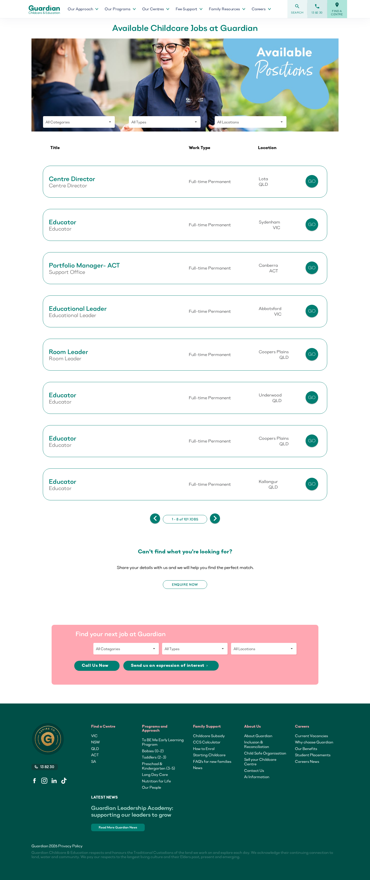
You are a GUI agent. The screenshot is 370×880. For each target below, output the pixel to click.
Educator (62, 222)
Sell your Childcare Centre (260, 761)
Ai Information (256, 776)
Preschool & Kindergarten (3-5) (158, 765)
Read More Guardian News (118, 827)
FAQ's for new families (212, 761)
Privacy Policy (70, 846)
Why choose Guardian (314, 742)
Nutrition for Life (156, 781)
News (197, 767)
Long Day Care (155, 774)
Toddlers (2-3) (154, 757)
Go (312, 181)
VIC (94, 735)
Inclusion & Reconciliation (256, 744)
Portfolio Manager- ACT (84, 265)
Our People (151, 787)
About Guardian (258, 735)
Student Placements (312, 755)
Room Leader (68, 352)
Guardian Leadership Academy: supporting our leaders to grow (132, 811)
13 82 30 (317, 9)
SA (93, 761)
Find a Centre (337, 9)
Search (297, 9)
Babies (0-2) (153, 751)
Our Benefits (306, 748)
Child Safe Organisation (265, 753)
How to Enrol (203, 748)
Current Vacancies (311, 735)
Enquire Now (185, 585)
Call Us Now (95, 666)
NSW (95, 742)
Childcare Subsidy (209, 735)
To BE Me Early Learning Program (163, 741)
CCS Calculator (206, 742)
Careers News (307, 761)
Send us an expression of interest (170, 666)
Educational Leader (78, 308)
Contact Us (254, 770)
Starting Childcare (209, 755)
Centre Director (72, 179)
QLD (95, 748)
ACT (95, 755)
